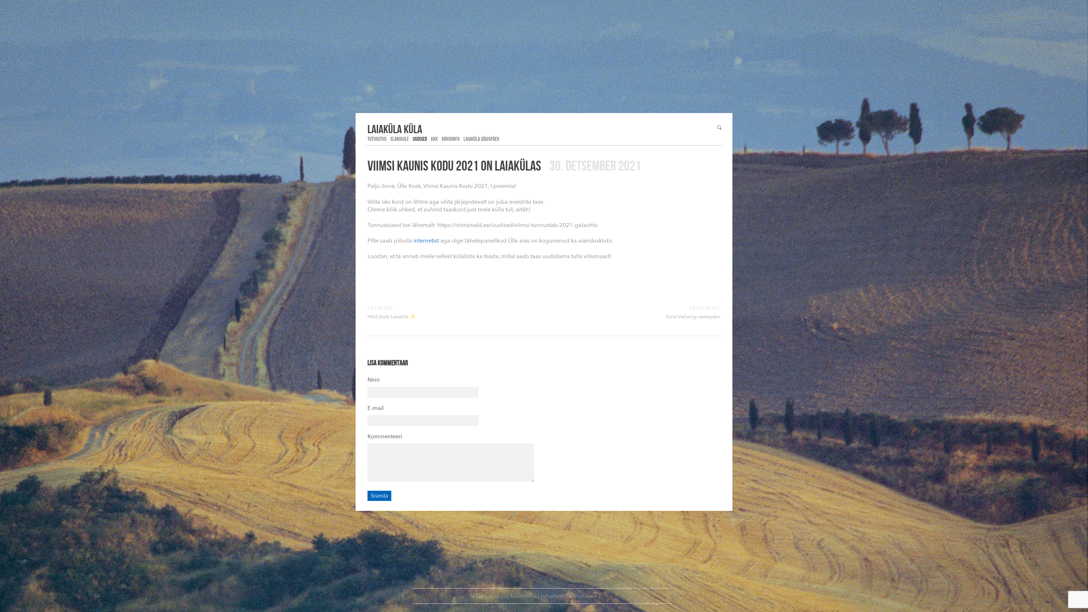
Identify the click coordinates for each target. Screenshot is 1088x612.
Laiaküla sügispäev (481, 139)
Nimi (373, 379)
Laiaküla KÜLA (394, 128)
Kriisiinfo (451, 139)
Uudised (420, 139)
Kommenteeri (384, 436)
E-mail (375, 408)
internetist (426, 240)
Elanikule (399, 139)
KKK (434, 139)
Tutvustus (376, 139)
